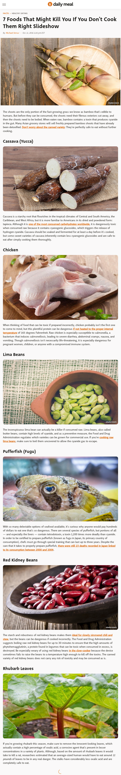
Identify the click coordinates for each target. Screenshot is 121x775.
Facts (6, 13)
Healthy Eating (20, 13)
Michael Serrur (12, 33)
